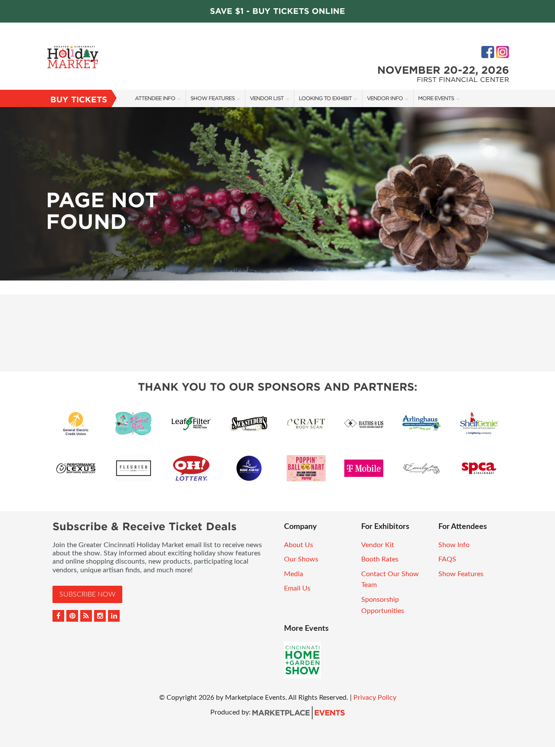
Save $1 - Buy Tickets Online (277, 11)
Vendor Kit (377, 544)
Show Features (212, 98)
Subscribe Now (87, 594)
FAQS (447, 559)
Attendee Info (155, 98)
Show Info (454, 544)
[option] (277, 194)
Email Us (297, 588)
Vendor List (267, 98)
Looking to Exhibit (325, 98)
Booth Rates (379, 559)
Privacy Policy (374, 697)
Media (293, 574)
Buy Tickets (78, 99)
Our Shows (301, 559)
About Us (298, 544)
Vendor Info (385, 98)
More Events (436, 98)
